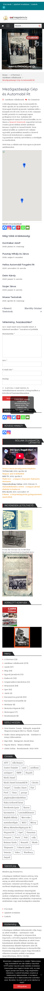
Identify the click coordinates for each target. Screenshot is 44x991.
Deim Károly (9, 275)
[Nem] (41, 974)
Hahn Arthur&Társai (13, 803)
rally (34, 838)
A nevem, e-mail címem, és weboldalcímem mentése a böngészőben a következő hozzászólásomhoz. (21, 390)
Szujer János (9, 286)
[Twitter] (14, 228)
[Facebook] (5, 228)
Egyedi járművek (12, 674)
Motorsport (9, 712)
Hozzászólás (8, 334)
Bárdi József (9, 778)
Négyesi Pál (9, 833)
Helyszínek (9, 686)
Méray (33, 823)
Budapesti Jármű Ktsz (24, 741)
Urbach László (23, 848)
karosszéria (9, 813)
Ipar (6, 689)
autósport (8, 773)
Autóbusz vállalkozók (14, 100)
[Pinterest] (18, 228)
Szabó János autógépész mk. (17, 735)
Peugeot (7, 838)
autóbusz (34, 768)
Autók (7, 667)
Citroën (35, 783)
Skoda (35, 843)
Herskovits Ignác (11, 808)
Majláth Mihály (10, 818)
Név (4, 360)
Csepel (7, 788)
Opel (20, 833)
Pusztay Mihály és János (15, 254)
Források (7, 4)
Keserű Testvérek (18, 122)
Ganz (14, 793)
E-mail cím (7, 370)
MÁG (24, 823)
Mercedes (26, 818)
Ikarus (26, 808)
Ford (6, 793)
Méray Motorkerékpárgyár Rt (17, 828)
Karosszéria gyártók (13, 697)
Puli (26, 838)
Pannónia (31, 833)
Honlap (5, 379)
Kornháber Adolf (11, 243)
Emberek (8, 678)
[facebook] (3, 7)
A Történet (9, 659)
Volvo (17, 852)
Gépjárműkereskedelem (15, 682)
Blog (6, 671)
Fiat (32, 788)
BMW (19, 773)
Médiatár (8, 705)
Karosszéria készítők (13, 701)
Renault (24, 843)
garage (24, 793)
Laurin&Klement (26, 813)
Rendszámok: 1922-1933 (27, 748)
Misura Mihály (24, 745)
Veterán (7, 852)
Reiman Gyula (10, 843)
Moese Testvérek (11, 297)
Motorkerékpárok (12, 708)
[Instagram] (9, 228)
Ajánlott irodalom (21, 4)
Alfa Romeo (17, 763)
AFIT (6, 763)
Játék (6, 693)
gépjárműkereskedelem (15, 798)
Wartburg (28, 852)
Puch (17, 838)
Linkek (34, 4)
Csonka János (20, 788)
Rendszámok (10, 716)
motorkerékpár (11, 823)
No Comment (34, 100)
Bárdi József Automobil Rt (16, 783)
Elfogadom (22, 986)
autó (24, 768)
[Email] (27, 228)
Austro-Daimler (11, 768)
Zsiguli (7, 857)
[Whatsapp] (23, 228)
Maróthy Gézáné (33, 308)
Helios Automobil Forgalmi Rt (18, 264)
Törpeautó (8, 848)
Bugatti (29, 773)
